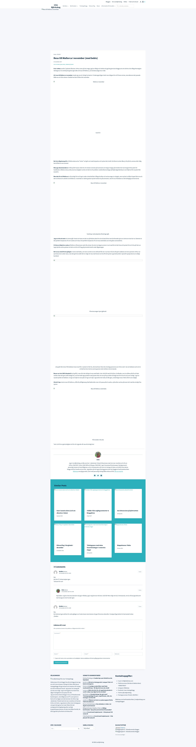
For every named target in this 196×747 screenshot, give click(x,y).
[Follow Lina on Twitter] (98, 475)
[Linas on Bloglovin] (130, 727)
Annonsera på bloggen (121, 734)
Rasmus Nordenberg (88, 704)
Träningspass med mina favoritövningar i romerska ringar (96, 547)
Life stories (57, 64)
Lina (98, 460)
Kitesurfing (92, 6)
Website (117, 654)
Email (86, 654)
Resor (98, 6)
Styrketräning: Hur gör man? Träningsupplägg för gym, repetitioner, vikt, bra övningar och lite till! (97, 696)
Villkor (125, 2)
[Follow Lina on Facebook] (94, 475)
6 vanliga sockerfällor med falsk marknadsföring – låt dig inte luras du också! (96, 687)
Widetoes (75, 471)
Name (56, 654)
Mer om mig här (118, 471)
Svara (140, 571)
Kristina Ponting (87, 678)
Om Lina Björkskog (117, 2)
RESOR (72, 64)
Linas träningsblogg (129, 690)
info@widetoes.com (127, 681)
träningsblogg (54, 686)
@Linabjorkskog (127, 692)
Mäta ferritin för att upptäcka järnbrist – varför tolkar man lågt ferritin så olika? (98, 691)
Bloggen (108, 2)
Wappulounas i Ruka (124, 545)
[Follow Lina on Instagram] (101, 475)
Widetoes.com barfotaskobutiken (124, 699)
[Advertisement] (98, 147)
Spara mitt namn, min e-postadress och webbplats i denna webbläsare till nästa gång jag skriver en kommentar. (82, 658)
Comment (57, 633)
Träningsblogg (83, 6)
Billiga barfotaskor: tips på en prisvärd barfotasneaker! (97, 709)
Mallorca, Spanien (65, 64)
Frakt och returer (133, 2)
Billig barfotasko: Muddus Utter (91, 708)
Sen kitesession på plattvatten (127, 511)
